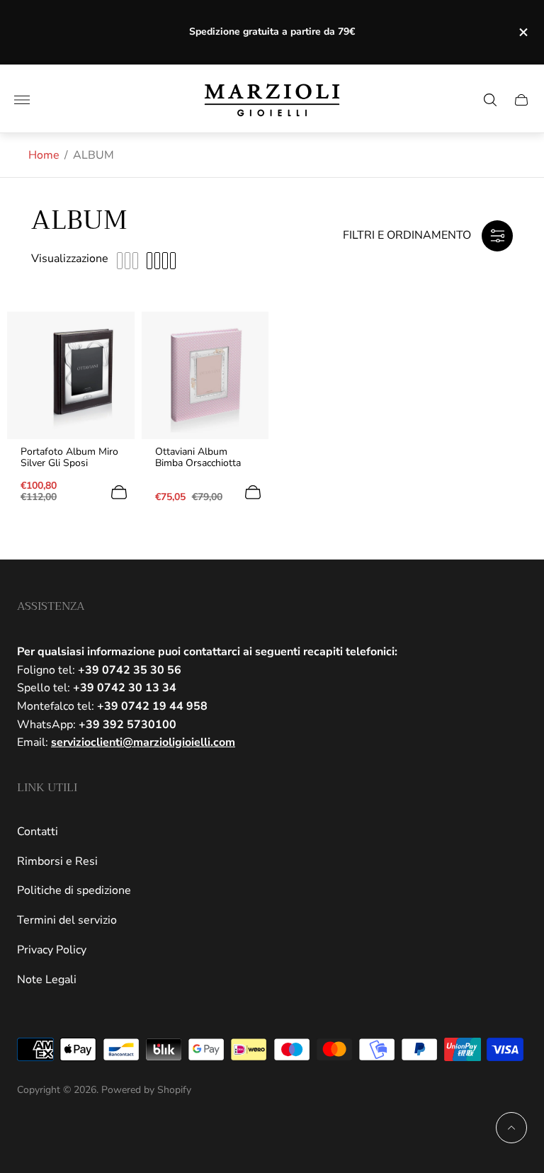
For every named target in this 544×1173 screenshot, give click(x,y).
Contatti (37, 831)
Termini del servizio (67, 920)
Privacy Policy (51, 950)
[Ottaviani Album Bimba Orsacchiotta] (205, 375)
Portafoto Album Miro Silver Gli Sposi (69, 457)
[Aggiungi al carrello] (119, 492)
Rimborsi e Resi (57, 861)
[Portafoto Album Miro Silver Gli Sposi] (71, 375)
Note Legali (46, 979)
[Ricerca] (490, 99)
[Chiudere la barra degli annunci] (522, 32)
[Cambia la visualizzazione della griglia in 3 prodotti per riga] (127, 260)
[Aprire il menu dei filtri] (497, 235)
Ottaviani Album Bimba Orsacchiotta (198, 457)
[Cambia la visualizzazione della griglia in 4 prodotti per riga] (161, 260)
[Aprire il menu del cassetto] (22, 99)
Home (44, 155)
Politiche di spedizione (74, 890)
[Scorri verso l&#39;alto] (511, 1127)
